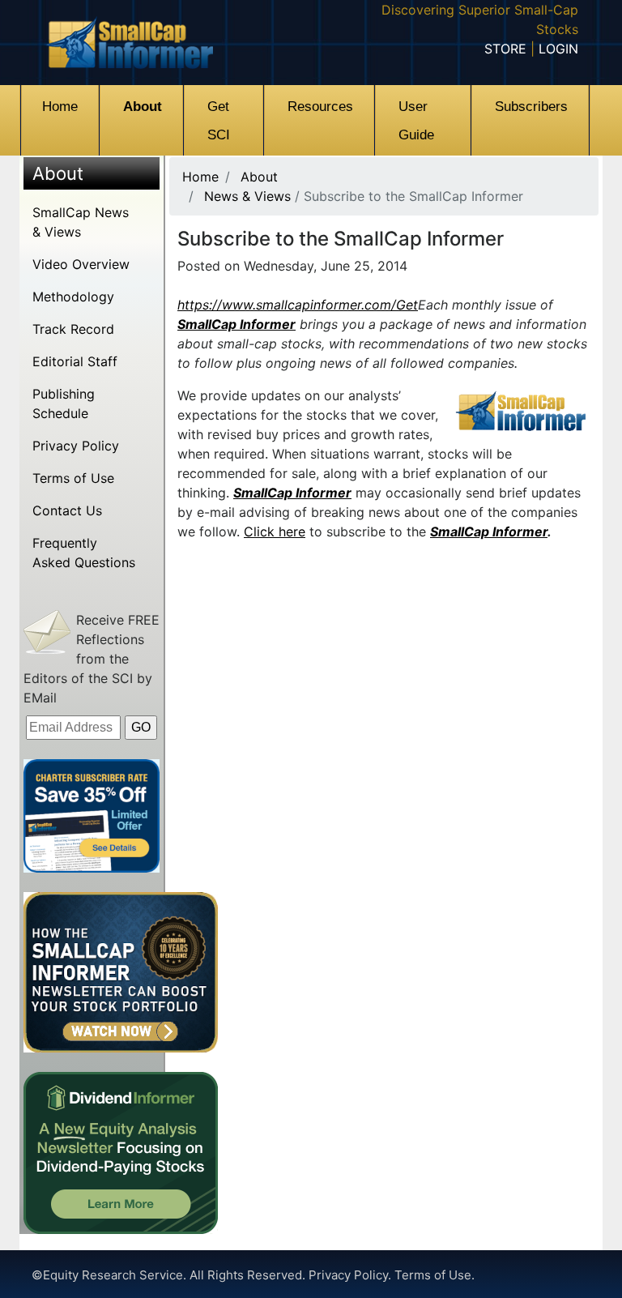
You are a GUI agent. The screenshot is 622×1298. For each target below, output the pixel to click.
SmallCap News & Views (80, 222)
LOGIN (558, 49)
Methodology (73, 296)
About (57, 173)
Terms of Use (73, 478)
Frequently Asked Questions (83, 552)
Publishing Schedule (63, 403)
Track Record (73, 329)
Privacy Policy (75, 446)
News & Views (247, 196)
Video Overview (81, 264)
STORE (505, 49)
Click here (274, 531)
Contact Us (67, 510)
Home (200, 177)
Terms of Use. (434, 1275)
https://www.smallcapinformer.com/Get (297, 305)
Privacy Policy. (351, 1275)
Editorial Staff (74, 361)
